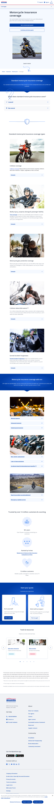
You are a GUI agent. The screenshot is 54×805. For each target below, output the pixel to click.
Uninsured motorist (16, 423)
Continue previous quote (27, 30)
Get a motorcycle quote (27, 25)
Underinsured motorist (17, 428)
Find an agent (34, 618)
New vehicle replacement (17, 456)
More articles (32, 648)
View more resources (13, 648)
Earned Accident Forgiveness (17, 358)
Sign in (47, 2)
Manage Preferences (15, 802)
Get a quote (8, 618)
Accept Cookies (38, 802)
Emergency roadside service (18, 499)
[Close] (52, 795)
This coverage (13, 214)
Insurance (8, 71)
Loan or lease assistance (17, 461)
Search (41, 2)
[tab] (23, 661)
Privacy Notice (7, 798)
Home (3, 71)
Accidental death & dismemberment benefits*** (24, 466)
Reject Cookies (27, 802)
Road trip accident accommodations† (21, 495)
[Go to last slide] (3, 647)
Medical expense (15, 418)
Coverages (3, 6)
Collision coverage (14, 168)
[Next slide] (50, 647)
